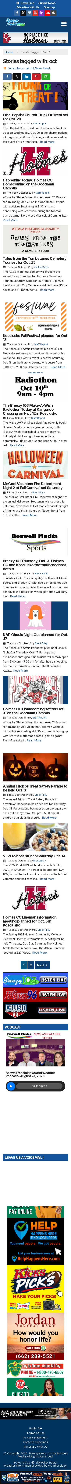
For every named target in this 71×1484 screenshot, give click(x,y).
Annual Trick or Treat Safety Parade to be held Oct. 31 (35, 788)
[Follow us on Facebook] (17, 13)
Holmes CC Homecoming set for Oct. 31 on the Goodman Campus (33, 711)
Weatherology (57, 1465)
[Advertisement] (35, 37)
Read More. (47, 142)
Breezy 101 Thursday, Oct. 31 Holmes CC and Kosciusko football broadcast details (34, 565)
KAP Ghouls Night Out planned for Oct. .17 (35, 636)
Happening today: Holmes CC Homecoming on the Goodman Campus (28, 184)
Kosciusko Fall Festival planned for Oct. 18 (35, 337)
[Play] (11, 1086)
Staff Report (40, 123)
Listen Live (27, 3)
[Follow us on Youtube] (35, 13)
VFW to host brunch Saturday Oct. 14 (34, 856)
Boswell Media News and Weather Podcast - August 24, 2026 (30, 1074)
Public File (35, 1428)
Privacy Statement (35, 1437)
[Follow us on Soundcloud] (47, 13)
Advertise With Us (28, 7)
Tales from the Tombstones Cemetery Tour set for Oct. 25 (34, 260)
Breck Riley (38, 492)
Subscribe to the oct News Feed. (29, 68)
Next (41, 965)
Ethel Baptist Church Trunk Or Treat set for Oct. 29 (35, 117)
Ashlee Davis (41, 267)
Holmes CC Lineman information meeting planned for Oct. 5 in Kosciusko (29, 921)
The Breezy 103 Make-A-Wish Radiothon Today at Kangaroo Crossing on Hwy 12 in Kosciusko (30, 409)
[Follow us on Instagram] (29, 13)
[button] (64, 24)
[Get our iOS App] (53, 13)
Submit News (46, 3)
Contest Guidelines (35, 1442)
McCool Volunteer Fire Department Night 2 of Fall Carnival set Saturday (32, 485)
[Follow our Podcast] (41, 13)
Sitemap (49, 7)
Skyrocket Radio (45, 1462)
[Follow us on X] (23, 13)
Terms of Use (36, 1433)
